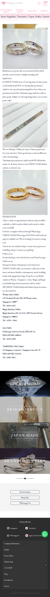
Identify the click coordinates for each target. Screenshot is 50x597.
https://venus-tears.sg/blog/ (22, 250)
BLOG (6, 586)
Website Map (8, 562)
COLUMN (8, 568)
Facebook (32, 528)
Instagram (13, 528)
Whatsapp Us (14, 535)
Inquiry (6, 549)
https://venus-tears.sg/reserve (34, 246)
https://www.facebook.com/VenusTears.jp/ (28, 257)
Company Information (11, 543)
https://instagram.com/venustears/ (26, 264)
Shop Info (25, 497)
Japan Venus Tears (35, 535)
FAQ (6, 574)
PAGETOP (46, 565)
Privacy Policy (8, 556)
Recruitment (8, 580)
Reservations (25, 492)
